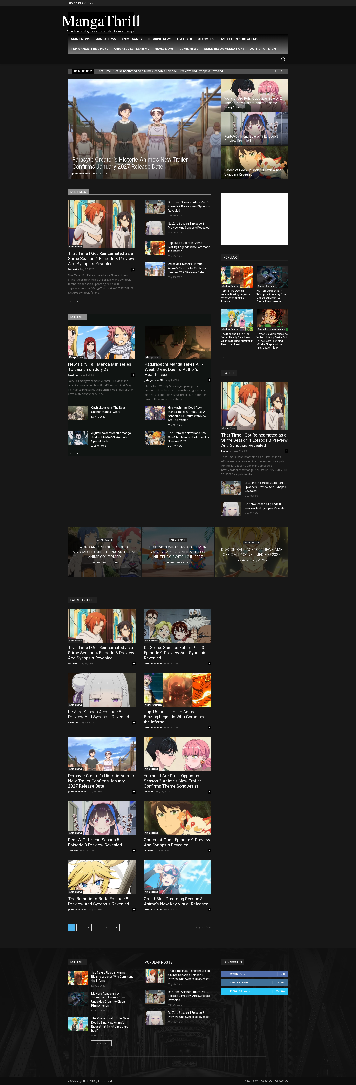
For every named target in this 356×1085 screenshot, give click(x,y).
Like (282, 973)
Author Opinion (230, 285)
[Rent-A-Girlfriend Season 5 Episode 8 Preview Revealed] (254, 128)
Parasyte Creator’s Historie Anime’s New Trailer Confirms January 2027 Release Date (187, 268)
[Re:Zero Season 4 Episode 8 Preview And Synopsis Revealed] (155, 228)
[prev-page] (70, 301)
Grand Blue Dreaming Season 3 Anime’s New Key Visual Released (176, 901)
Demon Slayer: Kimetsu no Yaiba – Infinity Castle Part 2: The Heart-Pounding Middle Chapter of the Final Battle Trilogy (272, 340)
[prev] (275, 71)
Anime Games (104, 540)
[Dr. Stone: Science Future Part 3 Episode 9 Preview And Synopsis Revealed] (155, 207)
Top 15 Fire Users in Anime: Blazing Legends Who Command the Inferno (189, 247)
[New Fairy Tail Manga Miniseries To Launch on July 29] (101, 342)
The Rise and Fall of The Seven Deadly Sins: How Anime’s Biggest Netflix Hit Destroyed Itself (237, 339)
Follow (280, 982)
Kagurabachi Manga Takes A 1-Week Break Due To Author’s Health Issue (174, 369)
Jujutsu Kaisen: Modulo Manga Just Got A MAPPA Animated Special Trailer (111, 437)
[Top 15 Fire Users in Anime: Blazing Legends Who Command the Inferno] (155, 248)
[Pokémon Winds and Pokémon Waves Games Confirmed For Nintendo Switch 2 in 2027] (178, 552)
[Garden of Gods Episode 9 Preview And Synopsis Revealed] (254, 162)
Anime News (75, 246)
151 (106, 927)
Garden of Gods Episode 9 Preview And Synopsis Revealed (177, 842)
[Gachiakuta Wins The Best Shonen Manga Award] (78, 413)
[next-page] (77, 301)
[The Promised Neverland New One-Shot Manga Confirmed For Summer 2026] (155, 438)
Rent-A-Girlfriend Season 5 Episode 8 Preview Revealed (95, 842)
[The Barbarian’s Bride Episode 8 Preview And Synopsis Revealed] (102, 877)
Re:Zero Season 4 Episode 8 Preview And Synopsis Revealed (98, 714)
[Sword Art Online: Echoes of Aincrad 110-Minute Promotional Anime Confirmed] (104, 552)
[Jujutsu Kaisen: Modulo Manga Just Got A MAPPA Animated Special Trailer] (78, 438)
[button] (283, 59)
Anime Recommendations (271, 329)
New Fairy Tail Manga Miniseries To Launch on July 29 (99, 367)
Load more (100, 1043)
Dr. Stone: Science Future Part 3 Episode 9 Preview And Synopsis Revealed (189, 206)
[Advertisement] (254, 219)
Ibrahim (73, 374)
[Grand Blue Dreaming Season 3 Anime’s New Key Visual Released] (177, 877)
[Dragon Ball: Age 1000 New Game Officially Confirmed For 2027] (251, 552)
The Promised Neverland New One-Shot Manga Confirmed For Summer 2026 (188, 437)
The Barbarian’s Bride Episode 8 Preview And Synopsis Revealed (98, 901)
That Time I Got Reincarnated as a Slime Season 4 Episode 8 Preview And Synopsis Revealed (160, 71)
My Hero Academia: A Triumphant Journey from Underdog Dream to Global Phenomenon (272, 296)
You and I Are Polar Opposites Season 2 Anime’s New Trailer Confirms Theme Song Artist (172, 781)
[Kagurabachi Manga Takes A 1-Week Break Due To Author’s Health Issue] (178, 342)
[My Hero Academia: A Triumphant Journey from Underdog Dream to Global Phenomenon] (272, 277)
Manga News (76, 357)
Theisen (73, 850)
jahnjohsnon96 (81, 173)
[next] (281, 71)
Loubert (72, 269)
